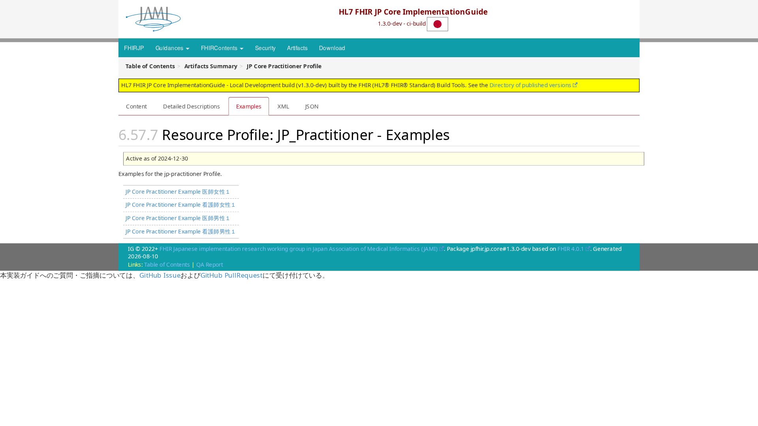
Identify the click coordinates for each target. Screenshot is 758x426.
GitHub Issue (159, 275)
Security (265, 47)
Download (332, 47)
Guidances (170, 47)
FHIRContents (220, 47)
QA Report (209, 264)
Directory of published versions (531, 85)
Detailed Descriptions (191, 106)
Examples (249, 106)
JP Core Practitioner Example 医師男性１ (178, 218)
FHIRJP (134, 47)
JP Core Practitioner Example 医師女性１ (178, 192)
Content (136, 106)
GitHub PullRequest (232, 275)
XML (283, 106)
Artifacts (297, 47)
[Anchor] (457, 134)
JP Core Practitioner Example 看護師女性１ (181, 205)
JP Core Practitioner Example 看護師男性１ (181, 231)
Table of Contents (167, 264)
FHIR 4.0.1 (570, 248)
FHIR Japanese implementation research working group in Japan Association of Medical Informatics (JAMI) (298, 248)
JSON (312, 106)
